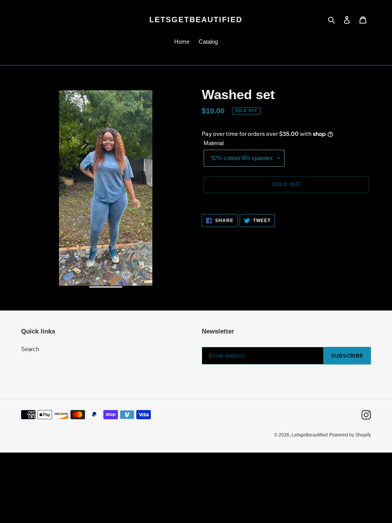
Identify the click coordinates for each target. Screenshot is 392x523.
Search (30, 349)
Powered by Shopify (350, 435)
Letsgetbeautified (195, 19)
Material (214, 143)
